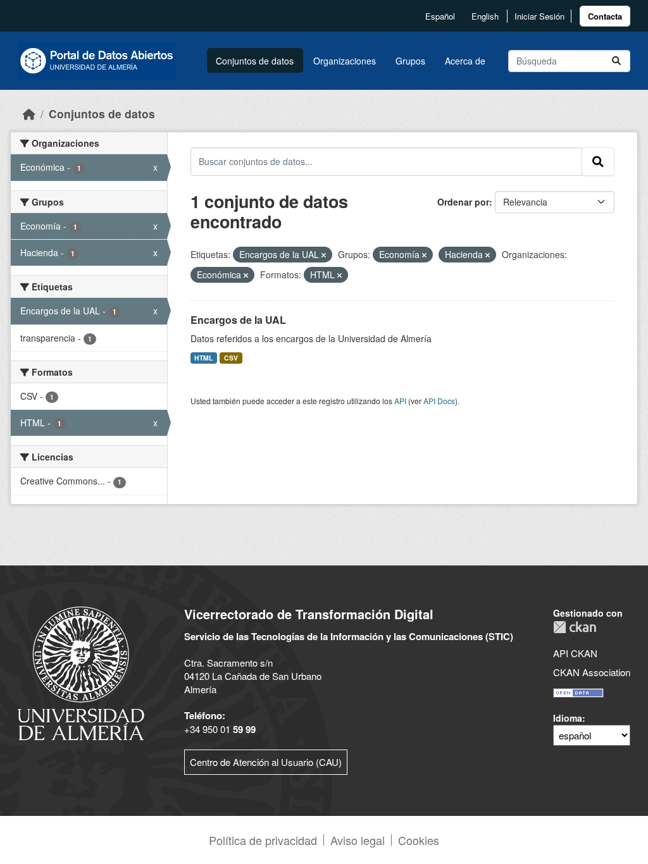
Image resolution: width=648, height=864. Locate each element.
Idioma (567, 718)
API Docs (439, 400)
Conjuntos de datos (255, 60)
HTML (203, 357)
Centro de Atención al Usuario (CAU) (266, 761)
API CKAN (575, 653)
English (485, 16)
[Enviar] (616, 61)
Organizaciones (344, 60)
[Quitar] (323, 255)
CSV (231, 357)
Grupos (410, 60)
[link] (605, 16)
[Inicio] (29, 113)
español (440, 16)
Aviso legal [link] (357, 840)
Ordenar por (463, 201)
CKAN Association (591, 672)
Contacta (605, 16)
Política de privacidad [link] (263, 840)
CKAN (574, 627)
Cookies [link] (418, 840)
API (400, 400)
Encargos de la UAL (238, 319)
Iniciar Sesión (539, 16)
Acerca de (465, 60)
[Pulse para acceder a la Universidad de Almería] (81, 672)
